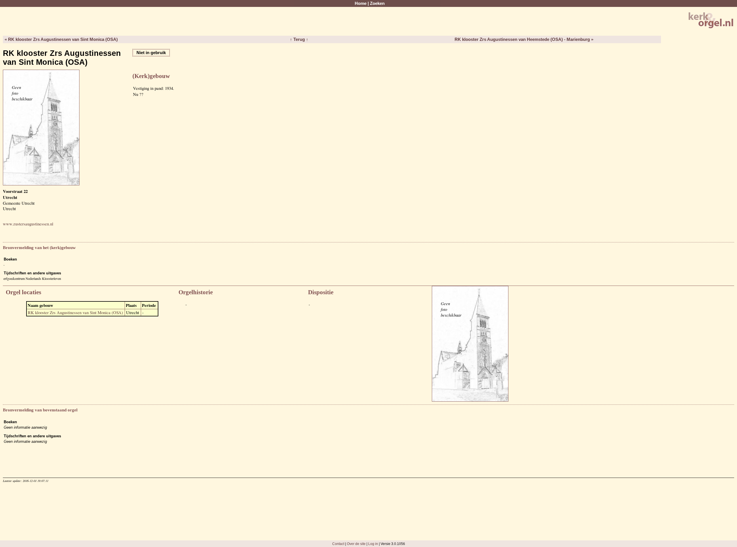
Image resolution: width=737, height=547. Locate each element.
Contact (338, 544)
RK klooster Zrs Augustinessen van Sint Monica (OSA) (75, 312)
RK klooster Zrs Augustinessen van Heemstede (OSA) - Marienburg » (524, 39)
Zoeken (377, 3)
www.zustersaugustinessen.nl (28, 224)
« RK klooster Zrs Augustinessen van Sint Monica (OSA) (61, 39)
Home (360, 3)
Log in (373, 544)
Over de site (356, 544)
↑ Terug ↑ (299, 39)
